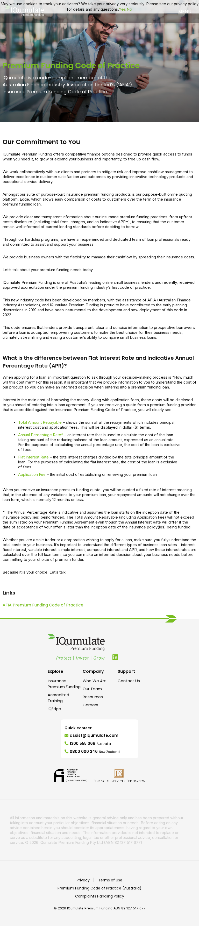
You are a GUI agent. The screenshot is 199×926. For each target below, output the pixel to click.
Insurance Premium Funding (64, 683)
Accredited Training (58, 697)
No (129, 9)
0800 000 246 (95, 751)
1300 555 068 (90, 743)
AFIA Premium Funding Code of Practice (43, 605)
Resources (93, 696)
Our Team (92, 688)
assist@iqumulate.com (94, 735)
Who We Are (94, 680)
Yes (122, 9)
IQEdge (54, 708)
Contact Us (129, 680)
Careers (90, 705)
